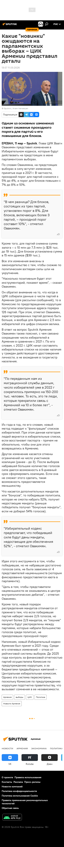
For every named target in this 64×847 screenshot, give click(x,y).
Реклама (18, 781)
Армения (7, 697)
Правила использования (28, 777)
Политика (40, 697)
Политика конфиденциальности (19, 791)
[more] (58, 234)
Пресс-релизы (32, 781)
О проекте (7, 777)
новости (7, 748)
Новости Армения (11, 703)
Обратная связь (10, 808)
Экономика (39, 748)
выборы (19, 697)
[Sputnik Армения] (10, 25)
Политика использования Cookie (20, 795)
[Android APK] (12, 817)
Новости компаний (12, 786)
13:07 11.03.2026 (11, 67)
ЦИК (29, 697)
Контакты (7, 781)
